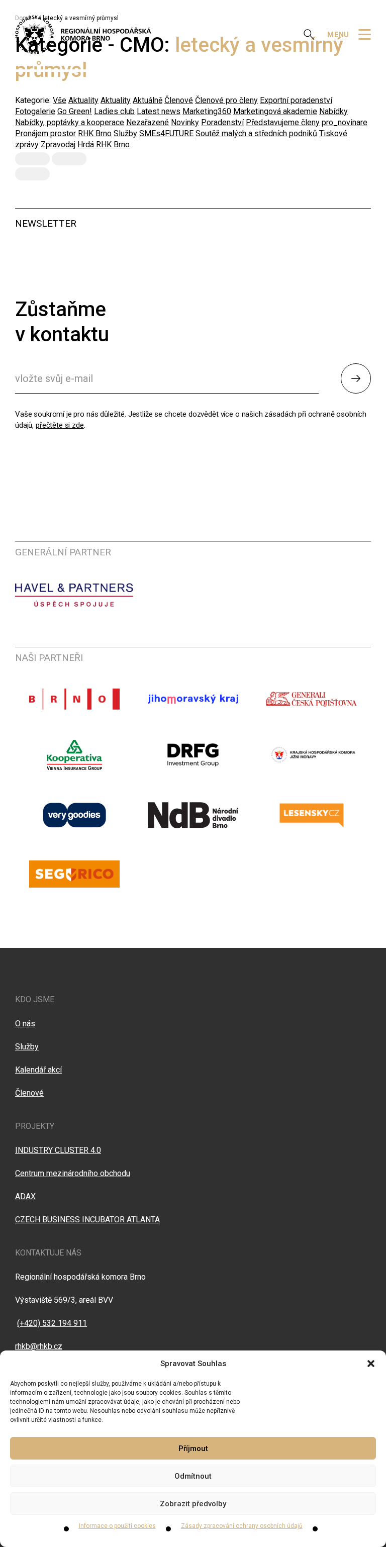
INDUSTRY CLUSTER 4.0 (58, 1150)
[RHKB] (83, 34)
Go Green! (74, 111)
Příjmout (193, 1448)
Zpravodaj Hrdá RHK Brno (85, 144)
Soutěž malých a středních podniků (256, 133)
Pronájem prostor (45, 133)
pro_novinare (344, 122)
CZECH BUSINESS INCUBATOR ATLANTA (87, 1219)
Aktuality (83, 100)
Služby (125, 133)
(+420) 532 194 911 (52, 1323)
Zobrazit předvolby (193, 1503)
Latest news (158, 111)
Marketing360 (206, 111)
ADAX (25, 1196)
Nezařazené (147, 122)
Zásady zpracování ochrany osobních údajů (242, 1525)
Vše (59, 100)
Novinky (185, 122)
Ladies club (114, 111)
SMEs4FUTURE (166, 133)
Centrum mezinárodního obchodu (72, 1173)
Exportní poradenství (296, 100)
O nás (25, 1023)
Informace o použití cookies (117, 1525)
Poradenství (222, 122)
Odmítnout (193, 1476)
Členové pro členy (226, 100)
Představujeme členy (283, 122)
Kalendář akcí (38, 1070)
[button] (371, 1364)
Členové (178, 100)
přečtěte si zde (60, 425)
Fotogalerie (35, 111)
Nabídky (333, 111)
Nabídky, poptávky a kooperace (69, 122)
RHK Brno (95, 133)
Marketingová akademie (275, 111)
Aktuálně (147, 100)
